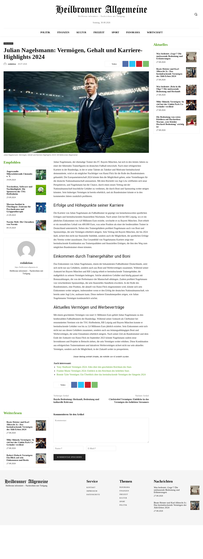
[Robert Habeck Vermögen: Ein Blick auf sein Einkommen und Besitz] (41, 458)
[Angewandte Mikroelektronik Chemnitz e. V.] (41, 175)
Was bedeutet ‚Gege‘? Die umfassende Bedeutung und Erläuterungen (169, 56)
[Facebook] (125, 64)
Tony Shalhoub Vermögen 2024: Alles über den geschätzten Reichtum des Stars (94, 367)
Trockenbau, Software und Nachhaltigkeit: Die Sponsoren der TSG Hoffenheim (19, 190)
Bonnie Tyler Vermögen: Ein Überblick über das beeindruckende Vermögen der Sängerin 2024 (101, 374)
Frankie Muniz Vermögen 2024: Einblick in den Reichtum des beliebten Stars (93, 371)
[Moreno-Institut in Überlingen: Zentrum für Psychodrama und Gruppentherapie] (41, 207)
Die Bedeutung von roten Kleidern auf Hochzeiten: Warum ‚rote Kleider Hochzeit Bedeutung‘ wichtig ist (170, 122)
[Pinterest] (139, 64)
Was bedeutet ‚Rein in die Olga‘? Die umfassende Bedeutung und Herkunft (168, 89)
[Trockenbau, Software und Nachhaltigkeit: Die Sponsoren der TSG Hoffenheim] (41, 190)
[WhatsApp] (146, 64)
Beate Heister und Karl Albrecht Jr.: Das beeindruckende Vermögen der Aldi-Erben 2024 (19, 426)
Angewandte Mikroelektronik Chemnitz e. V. (19, 173)
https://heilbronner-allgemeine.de (26, 267)
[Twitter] (132, 64)
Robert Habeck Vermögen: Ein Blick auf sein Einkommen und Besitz (20, 457)
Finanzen (8, 43)
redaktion (12, 64)
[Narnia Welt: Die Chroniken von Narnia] (41, 225)
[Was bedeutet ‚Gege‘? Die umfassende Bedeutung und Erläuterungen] (191, 57)
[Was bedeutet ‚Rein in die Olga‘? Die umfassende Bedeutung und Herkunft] (191, 90)
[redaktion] (5, 64)
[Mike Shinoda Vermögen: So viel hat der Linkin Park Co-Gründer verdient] (41, 443)
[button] (195, 14)
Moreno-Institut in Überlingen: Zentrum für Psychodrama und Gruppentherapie (19, 208)
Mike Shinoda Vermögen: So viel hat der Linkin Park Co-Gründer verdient (20, 442)
